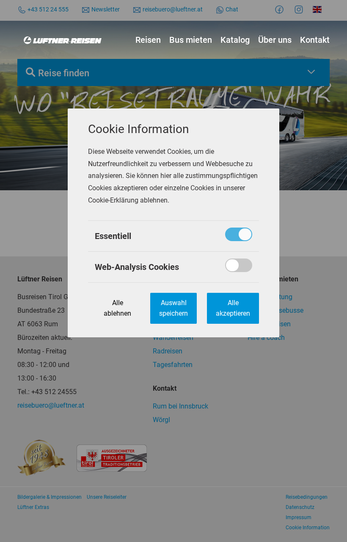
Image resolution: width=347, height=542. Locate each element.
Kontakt (315, 40)
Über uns (275, 40)
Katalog (235, 40)
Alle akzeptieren (233, 308)
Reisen (148, 40)
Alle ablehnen (117, 308)
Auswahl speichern (173, 308)
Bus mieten (190, 40)
